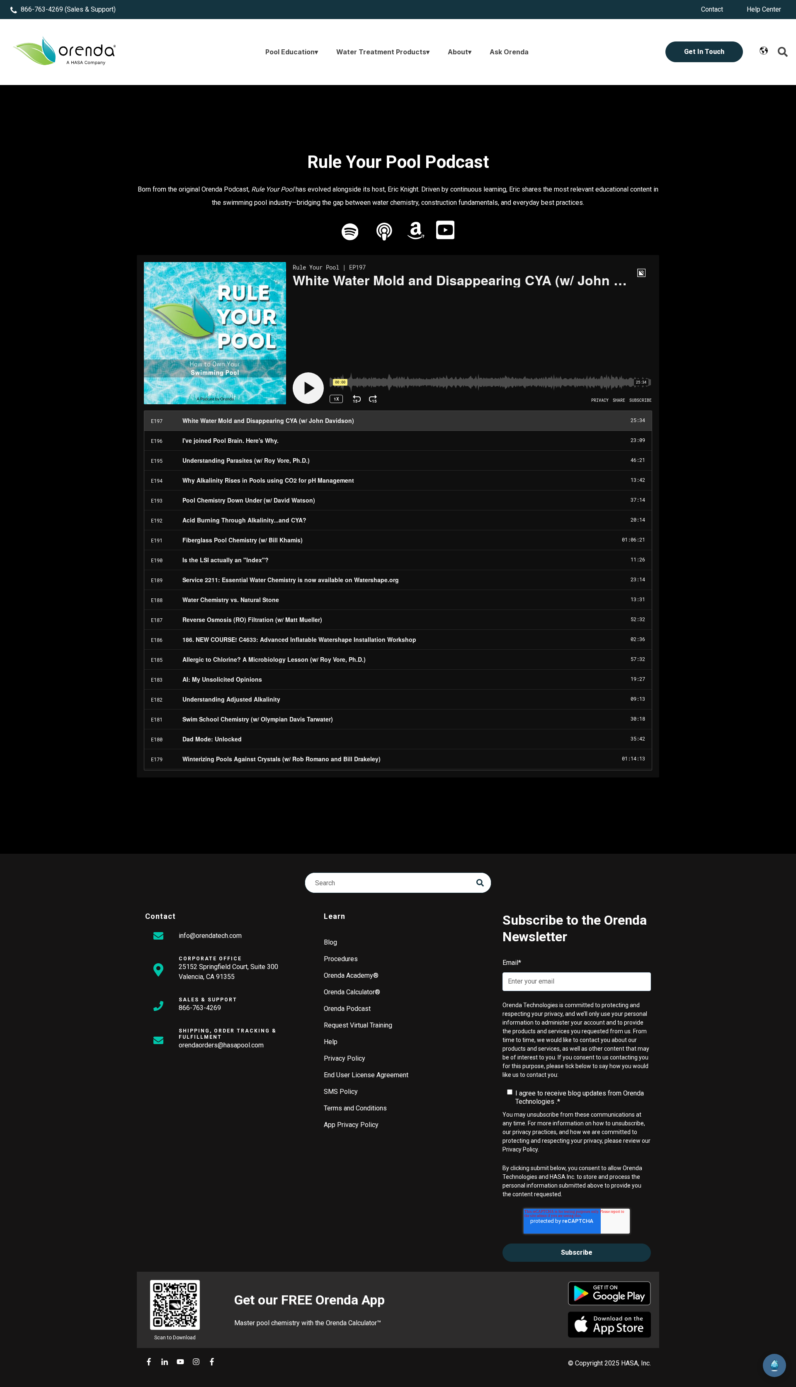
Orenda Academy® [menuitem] (351, 975)
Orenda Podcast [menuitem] (347, 1009)
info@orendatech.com (210, 936)
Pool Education (290, 52)
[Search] (480, 883)
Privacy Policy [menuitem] (344, 1058)
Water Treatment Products (381, 52)
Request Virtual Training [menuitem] (358, 1025)
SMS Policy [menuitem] (341, 1092)
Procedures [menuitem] (341, 959)
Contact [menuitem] (712, 9)
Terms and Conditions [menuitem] (355, 1108)
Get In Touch (704, 52)
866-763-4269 (42, 9)
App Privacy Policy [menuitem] (351, 1125)
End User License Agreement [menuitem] (366, 1075)
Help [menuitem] (330, 1042)
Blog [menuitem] (330, 942)
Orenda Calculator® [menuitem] (352, 992)
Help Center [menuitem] (764, 9)
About (458, 52)
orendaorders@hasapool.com (221, 1045)
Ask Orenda (509, 52)
